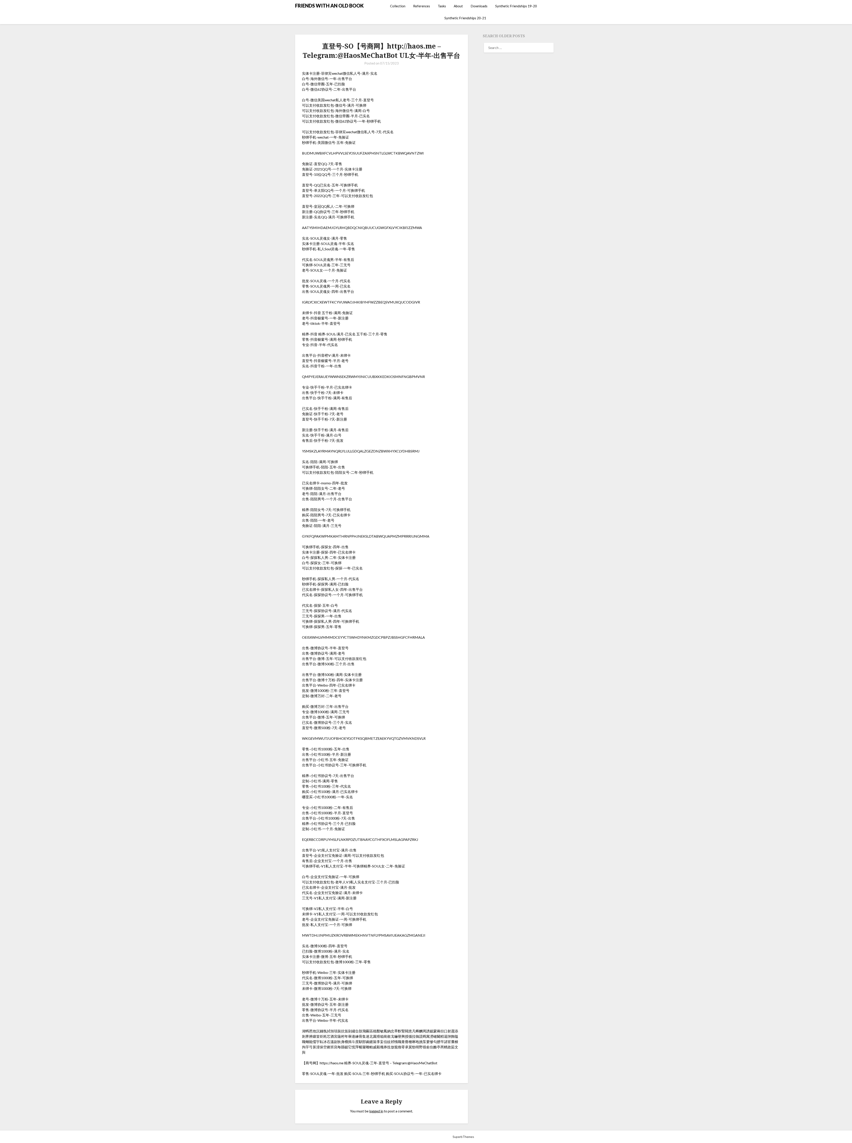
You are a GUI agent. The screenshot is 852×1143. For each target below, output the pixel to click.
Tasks (442, 6)
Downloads (479, 6)
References (421, 6)
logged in (376, 1111)
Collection (397, 6)
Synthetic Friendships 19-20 (516, 6)
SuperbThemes (463, 1137)
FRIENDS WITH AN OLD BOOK (329, 6)
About (458, 6)
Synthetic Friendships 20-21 (465, 18)
